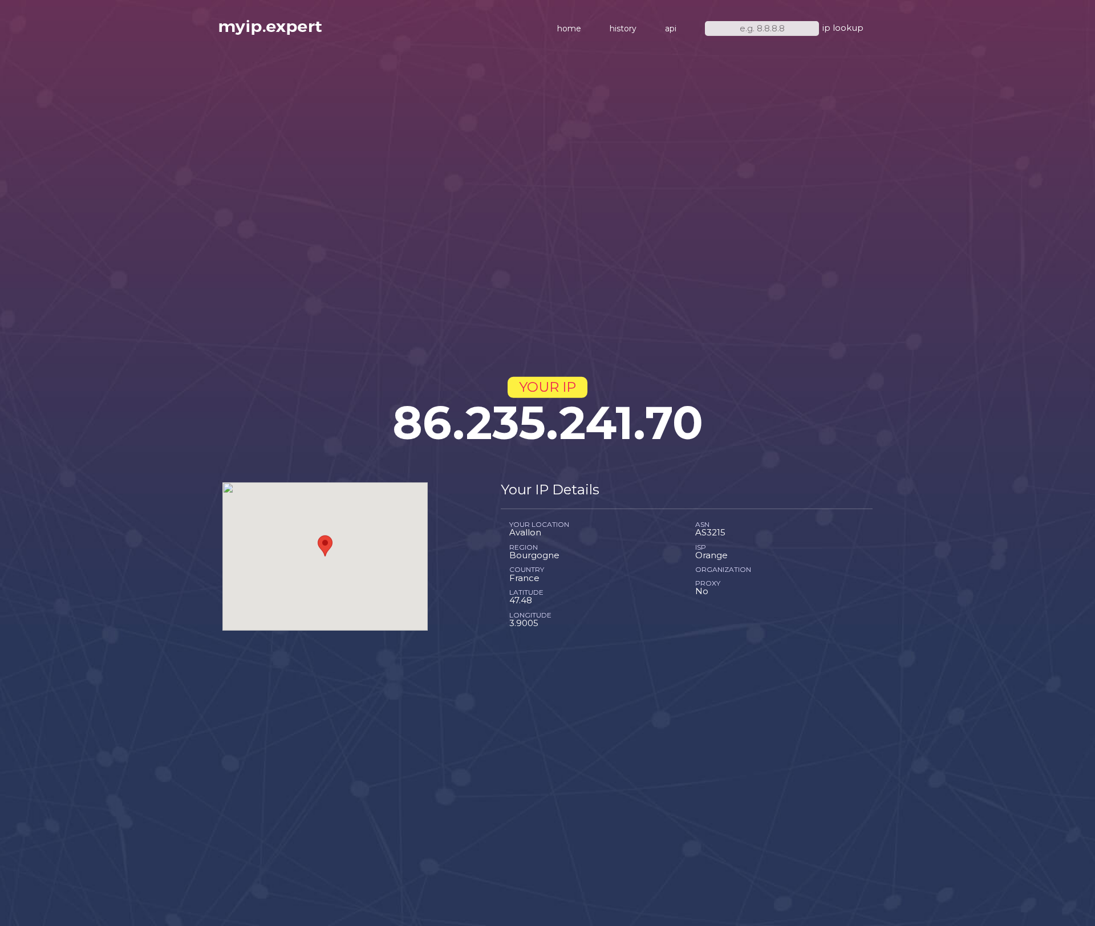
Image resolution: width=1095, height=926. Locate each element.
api (670, 28)
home (569, 28)
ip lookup (842, 27)
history (623, 28)
